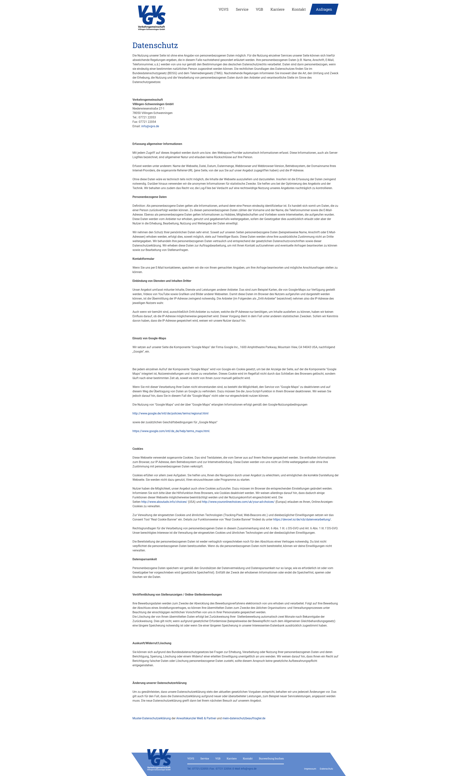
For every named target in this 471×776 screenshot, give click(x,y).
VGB (259, 9)
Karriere (277, 9)
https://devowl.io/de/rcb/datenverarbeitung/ (302, 519)
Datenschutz (326, 768)
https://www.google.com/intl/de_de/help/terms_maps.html (170, 431)
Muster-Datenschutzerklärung (151, 718)
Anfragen (324, 9)
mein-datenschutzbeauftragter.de (243, 718)
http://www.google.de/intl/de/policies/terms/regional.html (170, 413)
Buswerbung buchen (271, 758)
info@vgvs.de (150, 126)
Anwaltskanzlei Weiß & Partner (196, 718)
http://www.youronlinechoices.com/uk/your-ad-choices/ (238, 502)
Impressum (310, 768)
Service (242, 9)
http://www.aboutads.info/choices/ (164, 502)
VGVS (224, 9)
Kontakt (299, 9)
